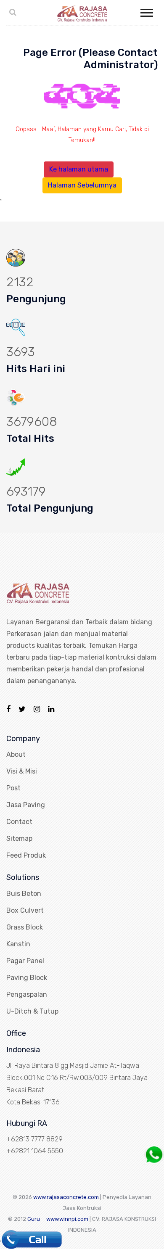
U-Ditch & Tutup (32, 1011)
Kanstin (18, 944)
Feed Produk (26, 855)
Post (13, 788)
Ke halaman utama (78, 169)
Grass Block (24, 927)
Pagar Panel (25, 961)
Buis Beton (23, 894)
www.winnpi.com (67, 1219)
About (16, 754)
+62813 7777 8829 (34, 1139)
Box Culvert (25, 910)
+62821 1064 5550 (34, 1151)
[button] (146, 11)
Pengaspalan (26, 994)
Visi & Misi (21, 771)
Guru (33, 1219)
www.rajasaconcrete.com (66, 1197)
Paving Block (26, 978)
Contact (19, 822)
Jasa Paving (25, 805)
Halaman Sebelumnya (82, 185)
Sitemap (19, 838)
